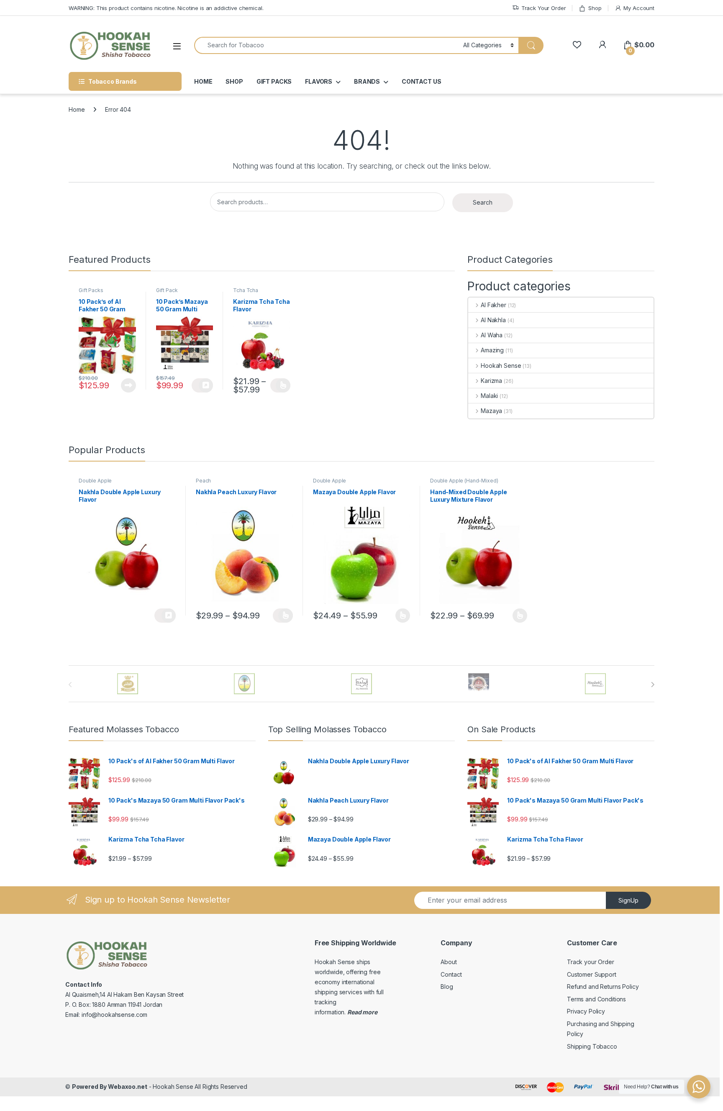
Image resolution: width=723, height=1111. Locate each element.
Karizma (491, 380)
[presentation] (652, 685)
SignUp (628, 900)
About (448, 961)
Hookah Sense (501, 365)
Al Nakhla (493, 319)
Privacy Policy (586, 1011)
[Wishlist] (577, 45)
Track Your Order (543, 8)
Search (482, 202)
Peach (203, 480)
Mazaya (491, 410)
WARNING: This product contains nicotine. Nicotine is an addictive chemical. (166, 8)
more (369, 1012)
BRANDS (367, 81)
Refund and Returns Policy (603, 986)
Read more (128, 385)
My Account (638, 8)
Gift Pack (167, 290)
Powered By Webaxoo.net (109, 1086)
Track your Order (590, 961)
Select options (280, 385)
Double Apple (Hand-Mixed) (464, 480)
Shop (594, 8)
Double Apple (95, 480)
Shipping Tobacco (592, 1046)
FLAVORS (318, 81)
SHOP (234, 81)
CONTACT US (421, 81)
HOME (203, 81)
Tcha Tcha (245, 290)
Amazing (492, 350)
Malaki (489, 395)
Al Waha (492, 335)
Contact (451, 974)
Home (77, 109)
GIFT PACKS (274, 81)
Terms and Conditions (596, 999)
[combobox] (326, 45)
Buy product (202, 385)
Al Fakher (493, 304)
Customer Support (591, 974)
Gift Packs (91, 290)
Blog (447, 986)
